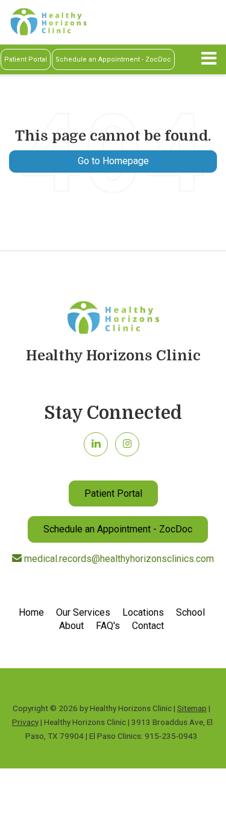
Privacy (25, 722)
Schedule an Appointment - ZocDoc (113, 59)
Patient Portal (25, 59)
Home (31, 612)
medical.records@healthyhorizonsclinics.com (118, 558)
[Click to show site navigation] (209, 59)
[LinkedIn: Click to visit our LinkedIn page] (95, 443)
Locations (143, 612)
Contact (148, 625)
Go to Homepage (113, 161)
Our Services (83, 612)
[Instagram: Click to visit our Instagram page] (127, 443)
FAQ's (108, 625)
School (190, 612)
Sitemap (192, 708)
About (71, 625)
